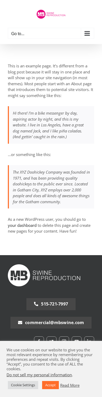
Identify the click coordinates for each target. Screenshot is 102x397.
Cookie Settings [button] (23, 385)
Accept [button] (50, 385)
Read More (70, 385)
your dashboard (22, 225)
